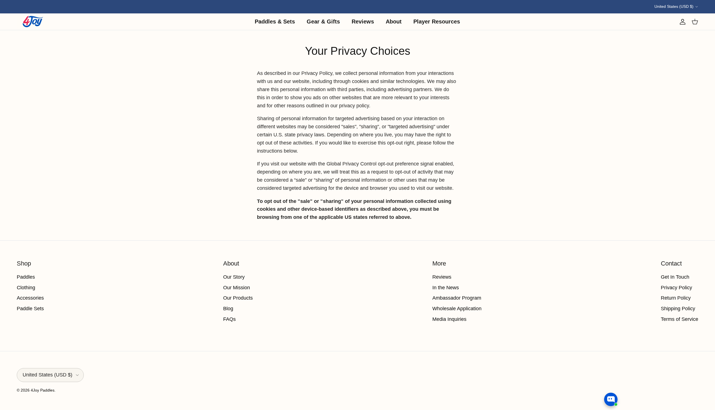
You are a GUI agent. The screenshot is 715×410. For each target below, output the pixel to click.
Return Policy (676, 298)
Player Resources (436, 21)
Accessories (30, 298)
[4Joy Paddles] (33, 21)
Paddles (26, 277)
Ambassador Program (456, 298)
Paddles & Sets (275, 21)
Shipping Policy (678, 308)
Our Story (234, 277)
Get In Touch (675, 277)
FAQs (229, 319)
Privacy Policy (676, 287)
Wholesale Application (457, 308)
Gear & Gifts (323, 21)
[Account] (681, 21)
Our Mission (236, 287)
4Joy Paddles (42, 390)
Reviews (363, 21)
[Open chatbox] (611, 399)
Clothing (26, 287)
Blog (228, 308)
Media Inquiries (449, 319)
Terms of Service (679, 319)
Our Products (238, 298)
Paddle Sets (30, 308)
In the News (445, 287)
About (394, 21)
